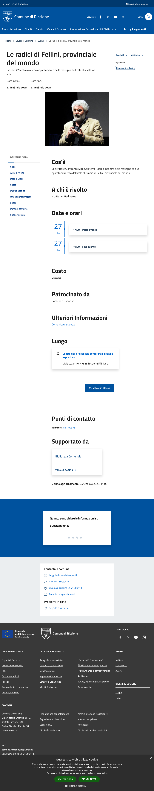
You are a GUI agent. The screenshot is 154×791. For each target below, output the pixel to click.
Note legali (83, 724)
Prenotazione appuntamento (54, 714)
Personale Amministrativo (15, 687)
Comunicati (121, 665)
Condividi (120, 55)
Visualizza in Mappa (99, 388)
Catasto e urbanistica (50, 681)
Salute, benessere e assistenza (93, 681)
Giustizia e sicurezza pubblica (92, 665)
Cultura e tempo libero (51, 665)
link (105, 773)
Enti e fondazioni (10, 676)
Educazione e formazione (90, 660)
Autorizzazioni (85, 687)
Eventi (41, 41)
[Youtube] (114, 17)
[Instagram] (122, 17)
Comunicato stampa (63, 324)
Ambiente (83, 676)
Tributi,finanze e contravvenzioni (94, 671)
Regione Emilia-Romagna (15, 4)
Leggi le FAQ (46, 724)
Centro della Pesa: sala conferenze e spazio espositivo (88, 355)
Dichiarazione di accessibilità (92, 730)
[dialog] (77, 773)
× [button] (150, 758)
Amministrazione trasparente (93, 714)
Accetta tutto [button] (65, 779)
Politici (5, 681)
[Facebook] (99, 17)
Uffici (4, 671)
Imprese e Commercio (51, 676)
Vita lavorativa (47, 671)
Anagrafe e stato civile (51, 660)
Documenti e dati (10, 692)
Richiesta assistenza (50, 730)
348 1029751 (69, 427)
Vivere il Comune (25, 41)
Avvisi (119, 671)
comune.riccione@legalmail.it (17, 749)
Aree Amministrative (12, 665)
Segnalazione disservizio (52, 719)
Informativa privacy (87, 719)
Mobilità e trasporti (49, 687)
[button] (77, 785)
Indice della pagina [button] (19, 157)
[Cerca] (148, 16)
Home (8, 41)
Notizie (119, 660)
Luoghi (119, 692)
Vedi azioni (136, 55)
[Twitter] (107, 17)
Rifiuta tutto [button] (89, 779)
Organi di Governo (11, 660)
